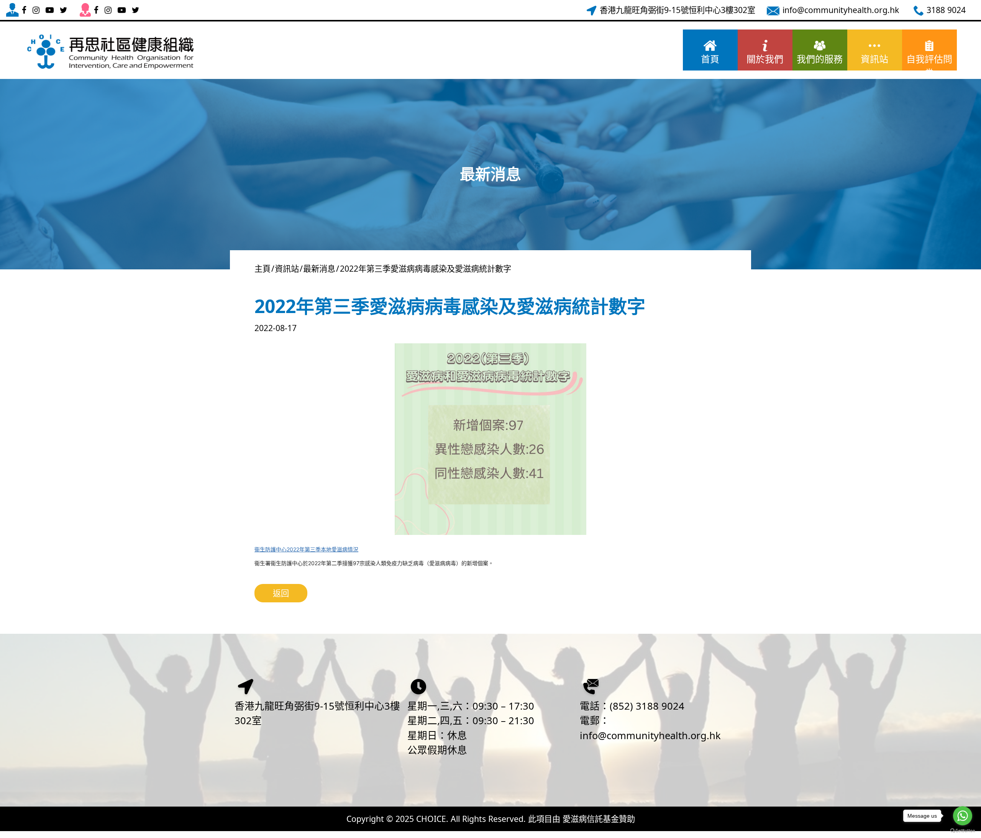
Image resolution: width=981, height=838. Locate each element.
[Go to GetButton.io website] (962, 830)
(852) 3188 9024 (647, 706)
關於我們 (764, 58)
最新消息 (319, 268)
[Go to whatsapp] (962, 815)
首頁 (710, 58)
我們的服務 (820, 58)
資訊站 (874, 58)
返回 (281, 593)
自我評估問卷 (929, 61)
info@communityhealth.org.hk (650, 735)
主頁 (262, 268)
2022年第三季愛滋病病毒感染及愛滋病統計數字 (425, 268)
